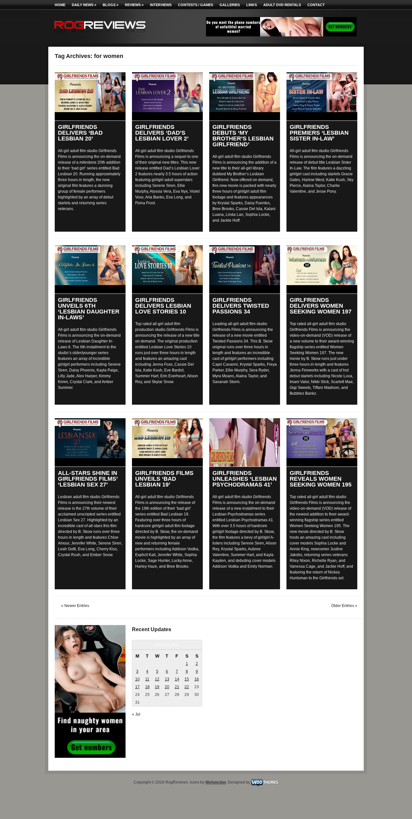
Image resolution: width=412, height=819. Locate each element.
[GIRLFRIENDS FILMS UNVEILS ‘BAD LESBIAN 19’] (167, 438)
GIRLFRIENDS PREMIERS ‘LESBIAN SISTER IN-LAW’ (319, 133)
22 (186, 687)
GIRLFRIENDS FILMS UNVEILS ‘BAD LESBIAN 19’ (164, 479)
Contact (316, 5)
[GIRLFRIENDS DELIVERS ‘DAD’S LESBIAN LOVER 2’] (167, 92)
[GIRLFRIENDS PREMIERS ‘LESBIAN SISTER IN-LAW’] (321, 92)
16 (196, 679)
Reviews (134, 5)
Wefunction (215, 782)
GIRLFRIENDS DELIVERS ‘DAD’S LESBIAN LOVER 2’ (162, 133)
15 (186, 679)
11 (147, 679)
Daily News (84, 5)
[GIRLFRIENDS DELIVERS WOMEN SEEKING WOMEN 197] (321, 265)
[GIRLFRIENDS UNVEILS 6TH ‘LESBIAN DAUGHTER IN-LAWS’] (90, 265)
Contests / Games (195, 5)
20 (167, 687)
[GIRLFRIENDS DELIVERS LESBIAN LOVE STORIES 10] (167, 265)
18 (147, 687)
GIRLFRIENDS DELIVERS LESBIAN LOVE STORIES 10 (163, 306)
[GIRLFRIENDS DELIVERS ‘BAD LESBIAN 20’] (90, 92)
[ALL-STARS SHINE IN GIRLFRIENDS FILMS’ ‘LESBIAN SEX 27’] (90, 438)
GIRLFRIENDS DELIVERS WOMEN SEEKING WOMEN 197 (320, 306)
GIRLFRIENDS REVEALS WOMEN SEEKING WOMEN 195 (320, 479)
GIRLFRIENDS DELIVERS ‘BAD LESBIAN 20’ (80, 133)
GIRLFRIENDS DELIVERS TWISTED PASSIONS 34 (240, 306)
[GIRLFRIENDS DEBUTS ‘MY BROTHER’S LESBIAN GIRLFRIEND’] (244, 92)
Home (60, 5)
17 (137, 687)
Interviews (161, 5)
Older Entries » (344, 605)
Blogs (110, 5)
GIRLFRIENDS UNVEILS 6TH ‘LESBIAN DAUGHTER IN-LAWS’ (88, 309)
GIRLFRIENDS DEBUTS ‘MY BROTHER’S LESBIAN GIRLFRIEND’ (243, 136)
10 (137, 679)
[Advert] (281, 35)
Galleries (230, 5)
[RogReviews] (100, 34)
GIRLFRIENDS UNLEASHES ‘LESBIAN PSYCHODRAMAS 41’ (244, 479)
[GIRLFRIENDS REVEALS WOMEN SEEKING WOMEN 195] (321, 438)
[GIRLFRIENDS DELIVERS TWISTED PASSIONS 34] (244, 265)
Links (251, 5)
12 (157, 679)
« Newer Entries (75, 605)
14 (177, 679)
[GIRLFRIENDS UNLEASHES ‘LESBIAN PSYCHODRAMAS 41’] (244, 442)
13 (167, 679)
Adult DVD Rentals (282, 5)
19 (157, 687)
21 (177, 687)
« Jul (136, 714)
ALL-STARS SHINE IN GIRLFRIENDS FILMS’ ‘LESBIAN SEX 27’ (87, 479)
